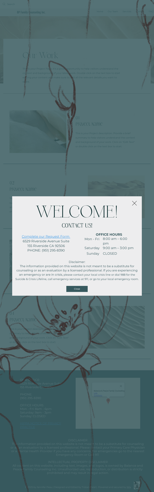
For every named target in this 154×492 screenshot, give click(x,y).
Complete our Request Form (46, 236)
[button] (134, 203)
